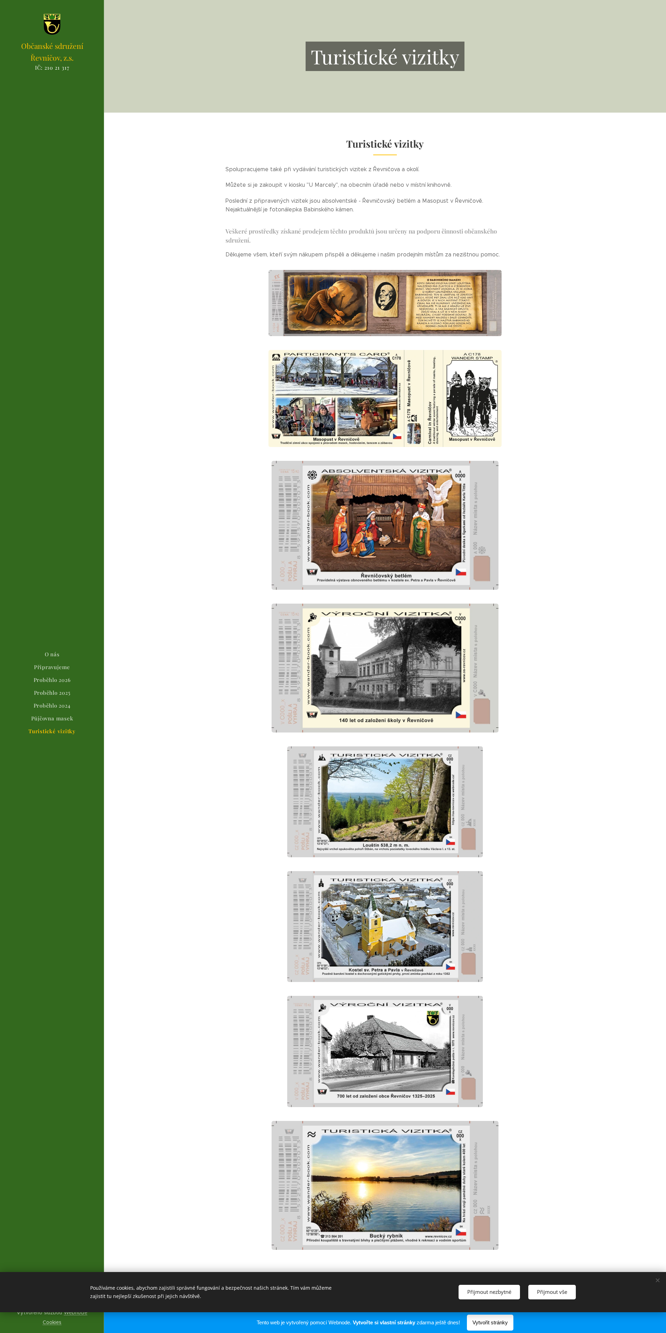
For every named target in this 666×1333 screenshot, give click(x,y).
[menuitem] (52, 654)
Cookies (52, 1322)
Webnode (75, 1312)
